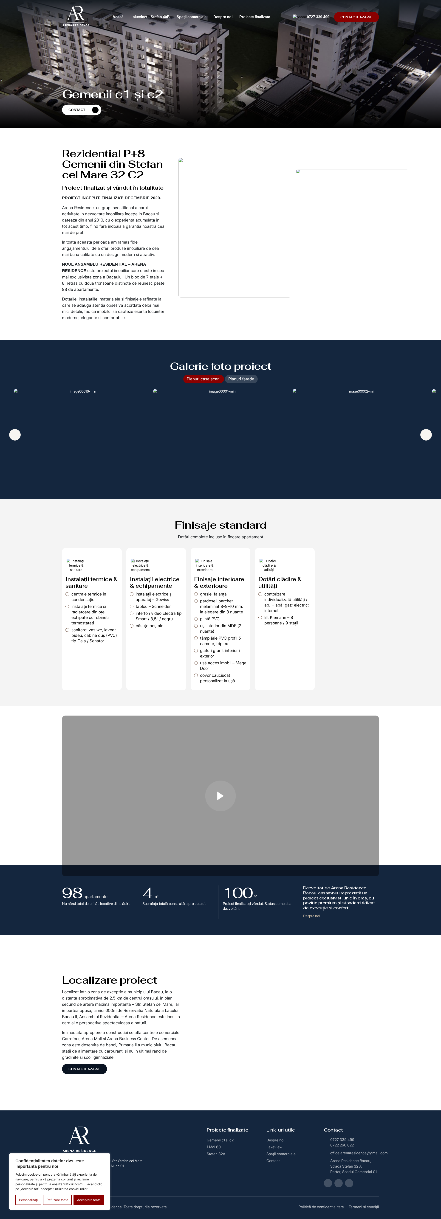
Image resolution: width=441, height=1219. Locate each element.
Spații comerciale (191, 17)
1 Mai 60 (214, 1147)
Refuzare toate (57, 1200)
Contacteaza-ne (356, 17)
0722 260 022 (342, 1145)
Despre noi (222, 17)
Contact (76, 110)
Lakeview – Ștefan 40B (150, 17)
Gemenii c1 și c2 (220, 1140)
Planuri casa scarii (203, 378)
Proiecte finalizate (254, 17)
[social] (328, 1183)
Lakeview (274, 1147)
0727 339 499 (318, 17)
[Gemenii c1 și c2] (220, 796)
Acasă (118, 17)
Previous (15, 435)
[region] (59, 1181)
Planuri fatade (241, 378)
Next (426, 435)
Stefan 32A (216, 1154)
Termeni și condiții (364, 1207)
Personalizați (28, 1200)
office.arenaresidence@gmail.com (354, 1153)
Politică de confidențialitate (321, 1207)
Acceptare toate (89, 1200)
